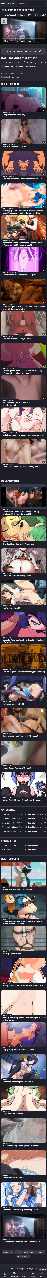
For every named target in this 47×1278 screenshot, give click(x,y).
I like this (30, 62)
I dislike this (41, 62)
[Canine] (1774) (26, 15)
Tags (23, 1276)
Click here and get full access (22, 51)
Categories (14, 1276)
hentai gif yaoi (8, 1252)
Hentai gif (9, 66)
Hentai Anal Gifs (13, 819)
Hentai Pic (32, 849)
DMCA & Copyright (17, 1269)
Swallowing (31, 66)
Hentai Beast (13, 823)
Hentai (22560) (10, 15)
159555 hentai (29, 1252)
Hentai (7, 3)
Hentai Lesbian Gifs (37, 827)
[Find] (44, 3)
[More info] (43, 110)
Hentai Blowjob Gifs (13, 827)
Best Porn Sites (10, 845)
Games (42, 1276)
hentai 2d (18, 1252)
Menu (41, 1270)
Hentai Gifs (37, 823)
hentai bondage (13, 831)
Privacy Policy (31, 1269)
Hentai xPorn (37, 831)
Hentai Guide (33, 845)
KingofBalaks (14, 77)
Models (33, 1276)
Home (4, 1276)
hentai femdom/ (37, 814)
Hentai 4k (7, 849)
